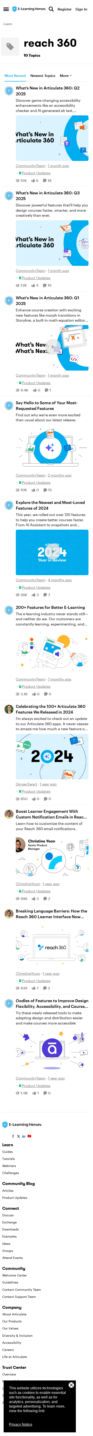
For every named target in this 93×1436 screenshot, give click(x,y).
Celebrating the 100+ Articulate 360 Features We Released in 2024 (51, 709)
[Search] (51, 9)
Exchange (9, 1222)
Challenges (10, 1173)
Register (65, 9)
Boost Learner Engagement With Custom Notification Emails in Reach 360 (51, 814)
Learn (7, 24)
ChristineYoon (28, 884)
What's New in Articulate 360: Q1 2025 (47, 300)
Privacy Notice (20, 1424)
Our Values (10, 1328)
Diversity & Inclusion (17, 1335)
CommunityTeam (30, 165)
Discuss (8, 1215)
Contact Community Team (21, 1289)
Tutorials (8, 1159)
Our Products (12, 1321)
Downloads (10, 1229)
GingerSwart (26, 784)
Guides (7, 1152)
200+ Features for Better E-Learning (50, 607)
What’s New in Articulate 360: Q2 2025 (47, 90)
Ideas (6, 1243)
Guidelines (10, 1282)
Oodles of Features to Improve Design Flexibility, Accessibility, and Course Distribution (52, 1003)
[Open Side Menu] (6, 9)
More (64, 75)
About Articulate (14, 1314)
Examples (9, 1236)
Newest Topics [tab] (42, 75)
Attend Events (12, 1258)
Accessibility (11, 1343)
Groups (7, 1251)
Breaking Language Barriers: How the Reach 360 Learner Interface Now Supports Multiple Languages (51, 914)
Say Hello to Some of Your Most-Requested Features (46, 405)
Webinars (9, 1166)
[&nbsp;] (52, 945)
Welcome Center (14, 1275)
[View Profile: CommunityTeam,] (9, 90)
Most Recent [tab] (15, 75)
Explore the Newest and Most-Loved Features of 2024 (50, 505)
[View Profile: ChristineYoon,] (9, 814)
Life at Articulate (14, 1357)
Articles (8, 1190)
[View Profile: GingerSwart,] (9, 709)
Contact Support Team (19, 1297)
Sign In (81, 9)
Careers (8, 1350)
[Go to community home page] (29, 9)
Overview (9, 1374)
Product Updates (14, 1198)
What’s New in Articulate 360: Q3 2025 (48, 195)
